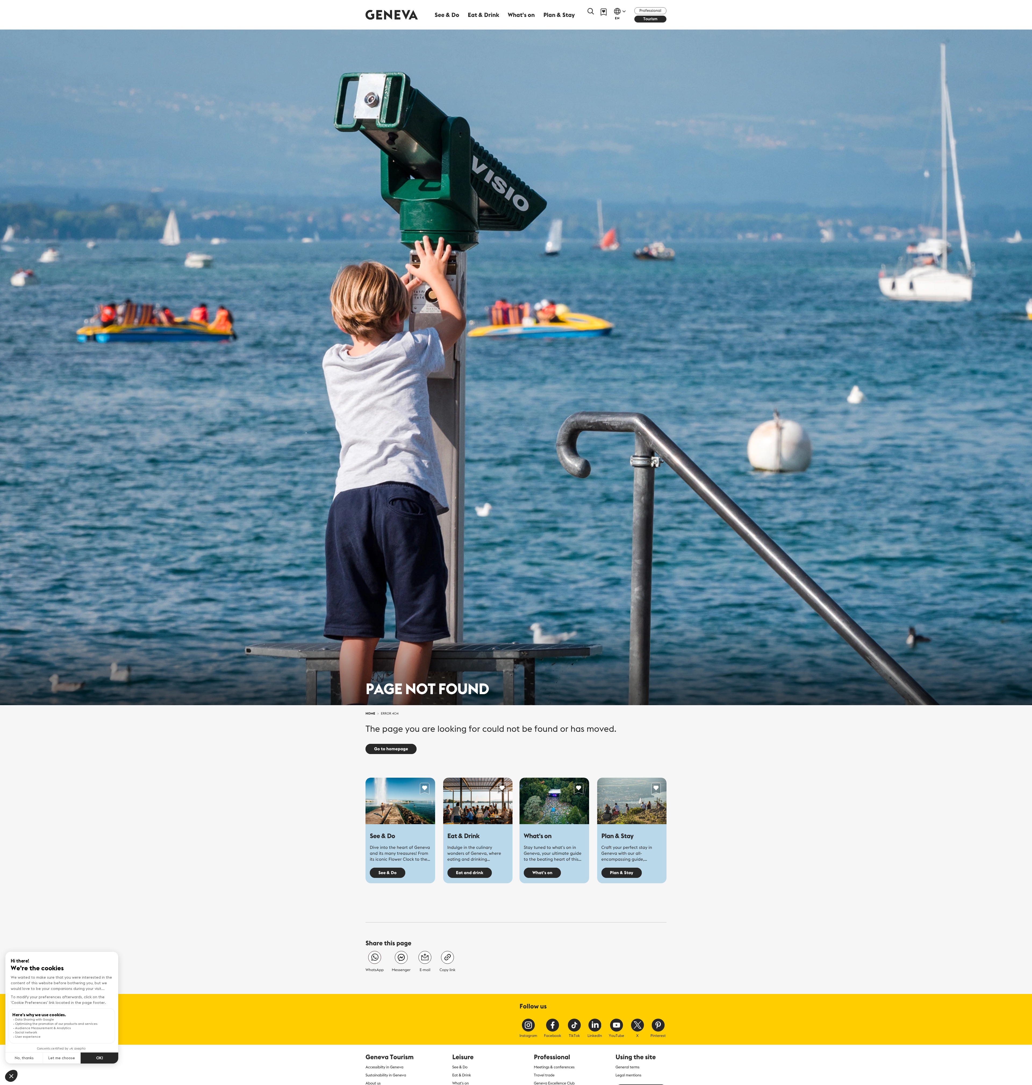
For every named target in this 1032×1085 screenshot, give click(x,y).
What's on (537, 836)
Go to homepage (391, 749)
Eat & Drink (463, 836)
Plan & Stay (617, 836)
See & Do (382, 836)
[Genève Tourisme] (392, 14)
